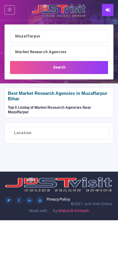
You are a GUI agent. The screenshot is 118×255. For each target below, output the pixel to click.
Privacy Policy (58, 199)
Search (59, 67)
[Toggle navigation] (10, 10)
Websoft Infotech (73, 210)
